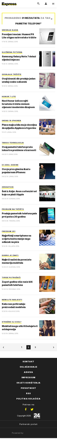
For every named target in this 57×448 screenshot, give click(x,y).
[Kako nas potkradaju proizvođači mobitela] (47, 306)
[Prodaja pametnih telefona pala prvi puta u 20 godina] (47, 215)
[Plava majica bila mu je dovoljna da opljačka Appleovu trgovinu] (47, 127)
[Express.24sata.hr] (9, 1)
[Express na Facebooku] (25, 409)
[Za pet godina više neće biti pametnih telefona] (47, 284)
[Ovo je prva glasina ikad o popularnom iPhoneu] (47, 171)
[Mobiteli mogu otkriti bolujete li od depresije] (47, 328)
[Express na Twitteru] (32, 409)
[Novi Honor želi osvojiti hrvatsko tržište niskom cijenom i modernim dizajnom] (47, 103)
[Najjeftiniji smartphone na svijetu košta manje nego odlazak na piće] (47, 238)
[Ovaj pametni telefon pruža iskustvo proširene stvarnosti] (47, 149)
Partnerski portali (28, 424)
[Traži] (38, 3)
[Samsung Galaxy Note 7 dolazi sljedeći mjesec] (47, 58)
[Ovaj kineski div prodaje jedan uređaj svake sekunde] (47, 81)
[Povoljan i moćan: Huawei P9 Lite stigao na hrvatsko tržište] (47, 36)
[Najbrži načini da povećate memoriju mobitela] (47, 262)
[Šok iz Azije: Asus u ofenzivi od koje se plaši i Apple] (47, 193)
